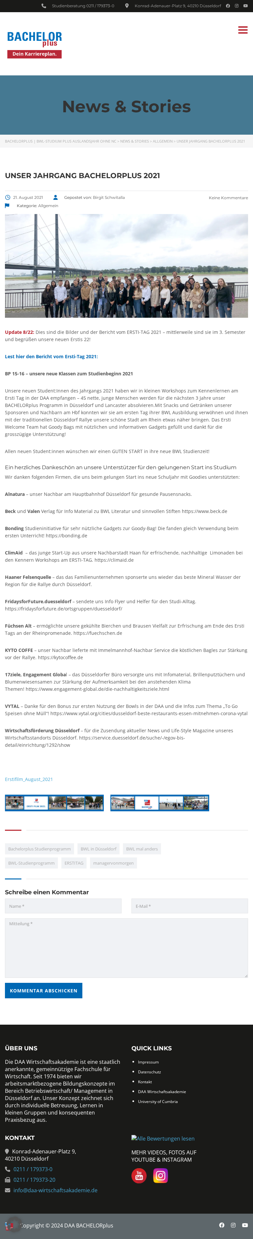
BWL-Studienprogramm (31, 863)
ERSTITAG (74, 863)
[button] (14, 1224)
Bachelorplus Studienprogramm (39, 849)
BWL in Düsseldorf (98, 849)
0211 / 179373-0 (100, 5)
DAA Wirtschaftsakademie (162, 1091)
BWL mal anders (142, 849)
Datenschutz (149, 1072)
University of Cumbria (158, 1101)
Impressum (148, 1062)
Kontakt (145, 1082)
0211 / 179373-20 (34, 1179)
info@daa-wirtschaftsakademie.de (56, 1190)
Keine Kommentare (228, 197)
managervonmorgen (113, 863)
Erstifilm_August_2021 (29, 779)
